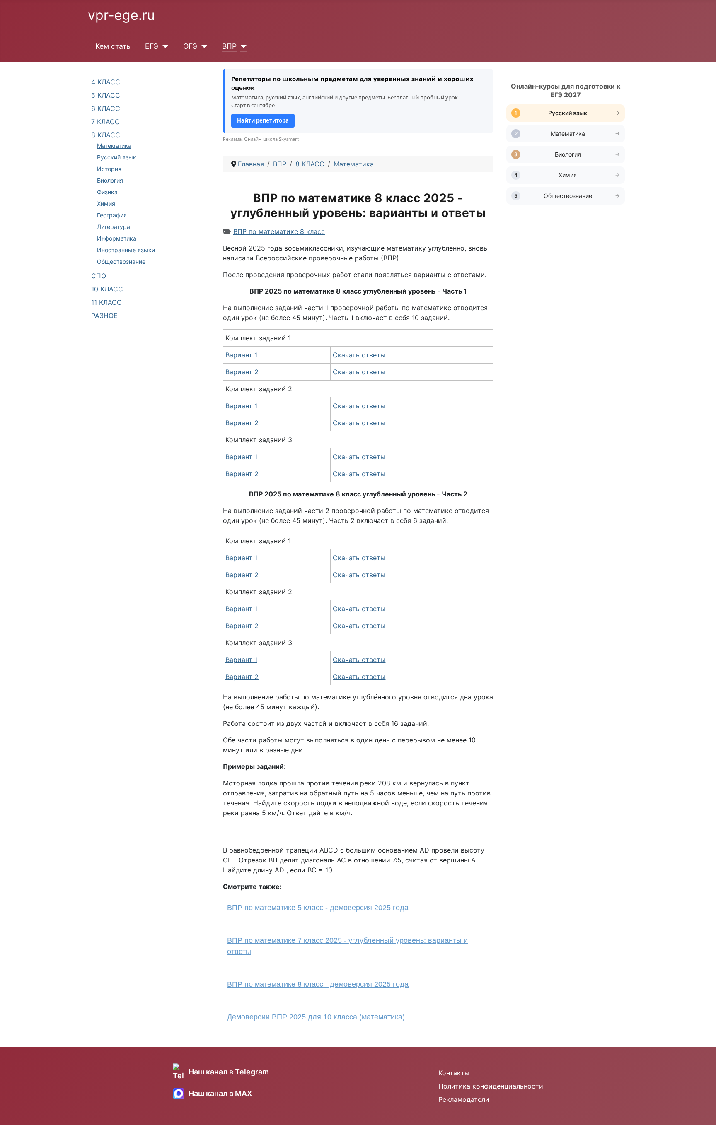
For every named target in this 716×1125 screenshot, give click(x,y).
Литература (113, 226)
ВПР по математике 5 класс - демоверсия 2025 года (318, 907)
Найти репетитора (263, 120)
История (109, 168)
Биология (110, 180)
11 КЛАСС (106, 302)
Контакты (453, 1073)
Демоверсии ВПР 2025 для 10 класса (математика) (316, 1017)
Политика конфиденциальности (490, 1086)
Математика (114, 145)
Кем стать (113, 46)
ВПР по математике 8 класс (279, 231)
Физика (107, 191)
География (112, 215)
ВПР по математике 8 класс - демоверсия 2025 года (318, 984)
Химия (106, 203)
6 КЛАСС (105, 108)
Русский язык (116, 157)
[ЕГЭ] (163, 46)
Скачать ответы (359, 355)
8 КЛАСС (105, 135)
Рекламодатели (463, 1099)
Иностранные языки (126, 249)
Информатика (116, 238)
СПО (98, 276)
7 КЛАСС (105, 122)
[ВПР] (242, 46)
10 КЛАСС (107, 289)
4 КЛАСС (105, 82)
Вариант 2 (242, 372)
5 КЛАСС (105, 95)
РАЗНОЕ (104, 315)
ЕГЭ (151, 46)
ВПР (229, 46)
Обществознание (121, 261)
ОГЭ (190, 46)
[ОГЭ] (202, 46)
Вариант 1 (241, 355)
